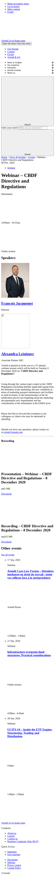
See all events (7, 554)
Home (4, 157)
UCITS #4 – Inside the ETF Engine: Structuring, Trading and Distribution (29, 733)
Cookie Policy (14, 868)
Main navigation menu (18, 3)
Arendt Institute (14, 70)
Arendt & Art (13, 57)
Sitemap (11, 862)
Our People (12, 49)
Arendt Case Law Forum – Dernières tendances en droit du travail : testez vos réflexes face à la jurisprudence (30, 574)
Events (10, 54)
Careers (11, 51)
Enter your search (9, 127)
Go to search (13, 6)
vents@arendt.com (14, 432)
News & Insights (14, 62)
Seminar (11, 168)
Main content (13, 9)
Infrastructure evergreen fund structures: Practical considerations (29, 653)
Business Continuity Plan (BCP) (22, 841)
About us (11, 73)
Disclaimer (12, 859)
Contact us (12, 838)
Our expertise (13, 65)
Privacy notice (14, 865)
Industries (11, 68)
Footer (10, 12)
